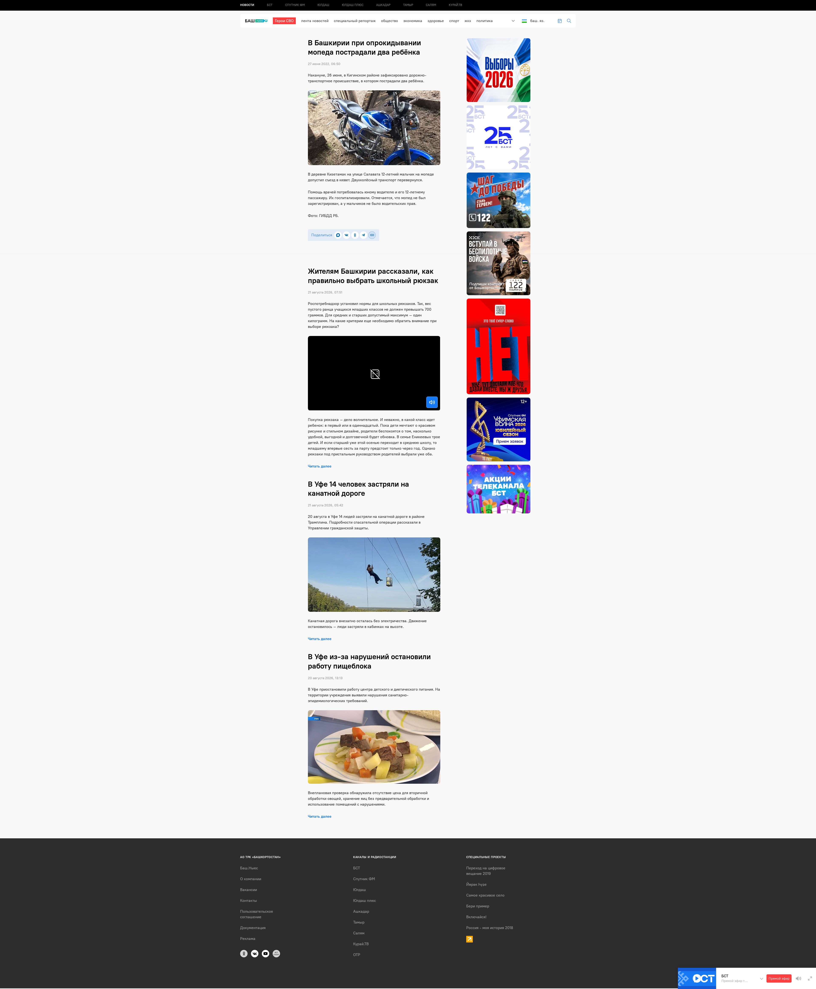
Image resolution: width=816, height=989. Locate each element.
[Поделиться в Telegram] (363, 235)
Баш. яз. (537, 20)
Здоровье (436, 20)
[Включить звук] (432, 402)
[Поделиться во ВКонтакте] (346, 235)
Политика (484, 20)
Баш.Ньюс (249, 868)
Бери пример (477, 906)
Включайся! (476, 917)
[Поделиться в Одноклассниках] (355, 235)
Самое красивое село (485, 895)
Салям (431, 5)
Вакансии (248, 889)
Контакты (248, 900)
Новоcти (247, 5)
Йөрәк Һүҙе (476, 884)
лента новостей (315, 20)
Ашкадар (383, 5)
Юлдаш (323, 5)
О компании (250, 879)
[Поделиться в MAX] (338, 235)
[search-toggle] (569, 21)
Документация (253, 927)
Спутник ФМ (295, 5)
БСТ (269, 5)
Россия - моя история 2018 (489, 927)
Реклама (247, 938)
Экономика (412, 20)
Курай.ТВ (455, 5)
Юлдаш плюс (352, 5)
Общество (389, 20)
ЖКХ (468, 20)
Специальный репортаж (355, 20)
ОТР (356, 954)
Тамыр (408, 5)
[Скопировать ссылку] (371, 235)
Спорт (454, 20)
